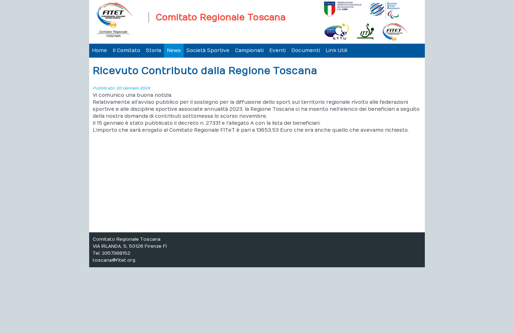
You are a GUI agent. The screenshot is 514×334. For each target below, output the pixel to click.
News (174, 50)
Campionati (249, 50)
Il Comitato (126, 50)
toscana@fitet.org (114, 260)
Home (99, 50)
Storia (153, 50)
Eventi (277, 50)
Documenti (305, 50)
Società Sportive (207, 50)
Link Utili (336, 50)
